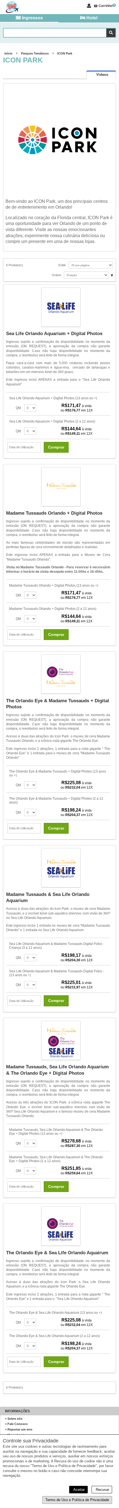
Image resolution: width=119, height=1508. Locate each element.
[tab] (101, 74)
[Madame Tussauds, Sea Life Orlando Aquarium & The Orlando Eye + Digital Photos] (61, 1041)
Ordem (56, 275)
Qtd (18, 408)
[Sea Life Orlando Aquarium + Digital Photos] (61, 307)
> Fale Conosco (16, 1424)
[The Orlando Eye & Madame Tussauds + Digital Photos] (61, 674)
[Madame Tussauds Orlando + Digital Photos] (61, 487)
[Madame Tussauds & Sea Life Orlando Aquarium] (61, 868)
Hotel (91, 17)
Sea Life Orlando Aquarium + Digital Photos (54, 333)
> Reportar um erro (18, 1429)
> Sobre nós (13, 1418)
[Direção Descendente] (110, 273)
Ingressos (32, 17)
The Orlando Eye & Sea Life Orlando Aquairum (57, 1252)
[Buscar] (110, 32)
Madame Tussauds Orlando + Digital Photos (54, 513)
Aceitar (78, 1490)
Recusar (102, 1490)
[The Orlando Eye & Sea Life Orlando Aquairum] (61, 1226)
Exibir (62, 265)
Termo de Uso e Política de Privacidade (77, 1500)
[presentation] (101, 74)
